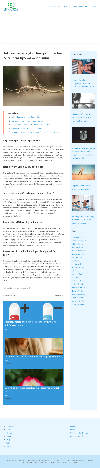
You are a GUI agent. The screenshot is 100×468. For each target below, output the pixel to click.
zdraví (62, 295)
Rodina (74, 7)
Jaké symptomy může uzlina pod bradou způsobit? (31, 124)
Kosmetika (52, 7)
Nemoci (67, 7)
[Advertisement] (50, 26)
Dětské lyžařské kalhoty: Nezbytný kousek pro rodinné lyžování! (82, 117)
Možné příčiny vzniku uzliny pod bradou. (27, 121)
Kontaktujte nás (25, 288)
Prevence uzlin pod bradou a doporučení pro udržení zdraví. (35, 132)
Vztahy (86, 7)
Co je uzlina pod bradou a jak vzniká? (25, 117)
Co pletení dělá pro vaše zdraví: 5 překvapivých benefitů (33, 356)
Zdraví (93, 7)
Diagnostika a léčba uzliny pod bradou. (26, 128)
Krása (60, 7)
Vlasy (81, 7)
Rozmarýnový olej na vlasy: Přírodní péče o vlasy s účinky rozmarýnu (83, 83)
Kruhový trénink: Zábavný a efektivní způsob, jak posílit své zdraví (83, 219)
